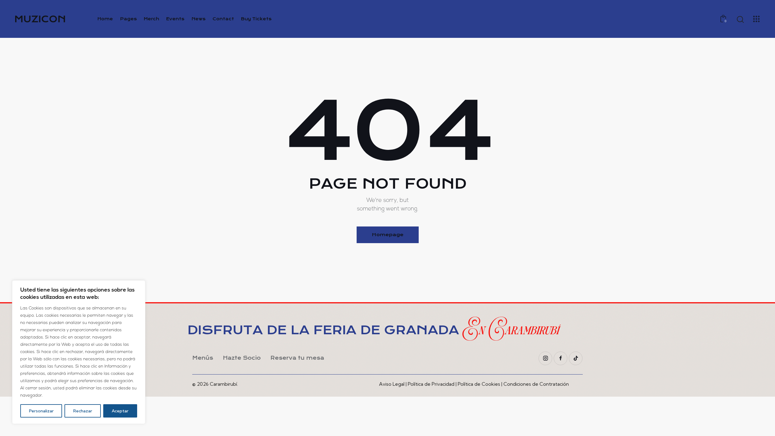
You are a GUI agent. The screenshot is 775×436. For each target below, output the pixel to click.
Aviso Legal (391, 384)
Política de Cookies (479, 384)
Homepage (388, 234)
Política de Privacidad (431, 384)
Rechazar (82, 411)
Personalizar (41, 411)
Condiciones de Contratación (536, 384)
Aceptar (120, 411)
